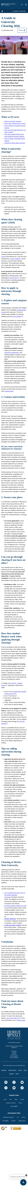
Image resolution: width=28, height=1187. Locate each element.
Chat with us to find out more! (17, 1176)
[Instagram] (5, 1142)
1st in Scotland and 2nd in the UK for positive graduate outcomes (15, 944)
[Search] (22, 4)
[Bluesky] (22, 1137)
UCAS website (8, 333)
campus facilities (20, 271)
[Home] (2, 11)
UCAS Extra (14, 292)
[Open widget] (23, 1182)
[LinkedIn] (5, 1137)
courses (3, 269)
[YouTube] (14, 1142)
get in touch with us (13, 1071)
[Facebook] (14, 1137)
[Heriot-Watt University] (8, 4)
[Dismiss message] (26, 1175)
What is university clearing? (13, 124)
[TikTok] (22, 1142)
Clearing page (21, 412)
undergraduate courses (9, 326)
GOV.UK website (9, 766)
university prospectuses (12, 369)
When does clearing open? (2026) (15, 126)
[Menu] (25, 4)
